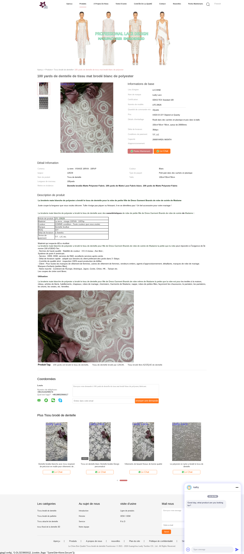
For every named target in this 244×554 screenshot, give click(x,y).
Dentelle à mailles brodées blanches (56, 464)
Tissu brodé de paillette (46, 516)
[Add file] (188, 549)
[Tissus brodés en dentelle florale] (143, 441)
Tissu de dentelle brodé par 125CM (108, 365)
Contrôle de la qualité (143, 4)
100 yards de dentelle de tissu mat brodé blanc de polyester (99, 70)
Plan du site (134, 541)
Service (82, 521)
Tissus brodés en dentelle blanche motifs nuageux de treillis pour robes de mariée (186, 465)
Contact (162, 4)
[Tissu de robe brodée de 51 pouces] (100, 441)
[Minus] (237, 487)
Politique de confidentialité (161, 541)
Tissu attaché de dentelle (47, 521)
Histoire (82, 516)
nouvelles (177, 4)
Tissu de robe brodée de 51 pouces (100, 464)
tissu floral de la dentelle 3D (48, 527)
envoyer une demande (147, 401)
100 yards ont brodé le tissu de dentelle (70, 365)
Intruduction (83, 511)
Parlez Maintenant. (195, 4)
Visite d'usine (121, 4)
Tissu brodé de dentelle (46, 511)
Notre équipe (84, 527)
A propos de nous (101, 4)
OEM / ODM (125, 516)
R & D (122, 521)
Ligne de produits (127, 511)
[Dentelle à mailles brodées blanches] (56, 441)
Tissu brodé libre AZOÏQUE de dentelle (145, 365)
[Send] (237, 549)
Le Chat (163, 151)
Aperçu (69, 4)
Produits (82, 4)
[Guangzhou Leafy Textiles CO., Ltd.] (37, 5)
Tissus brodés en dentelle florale (143, 464)
